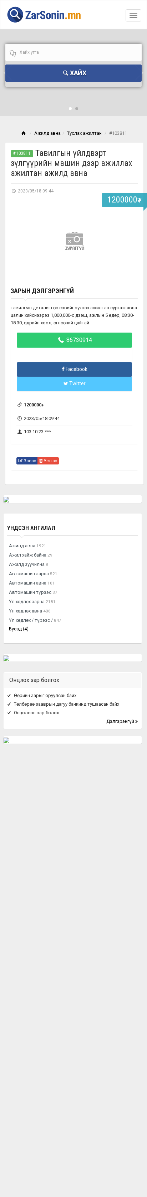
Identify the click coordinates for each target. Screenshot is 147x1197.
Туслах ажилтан (84, 133)
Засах (29, 460)
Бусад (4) (19, 628)
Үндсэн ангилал (31, 528)
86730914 (78, 340)
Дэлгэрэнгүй (120, 721)
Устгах (49, 460)
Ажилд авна (47, 133)
